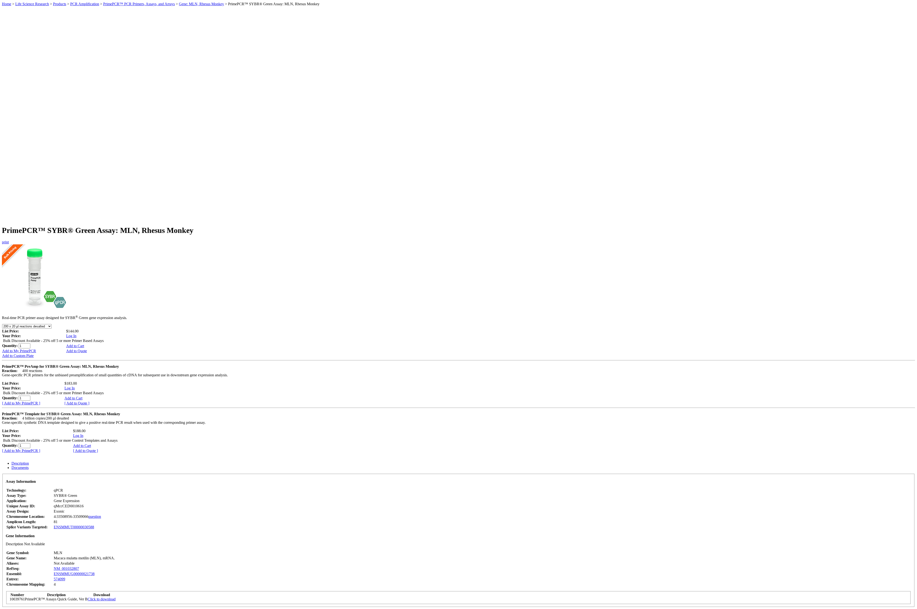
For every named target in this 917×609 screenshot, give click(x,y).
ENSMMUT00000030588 (74, 527)
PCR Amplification (84, 4)
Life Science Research (32, 4)
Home (6, 4)
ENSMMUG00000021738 (74, 574)
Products (59, 4)
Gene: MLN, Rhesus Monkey (201, 4)
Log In (71, 336)
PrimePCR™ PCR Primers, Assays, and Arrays (139, 4)
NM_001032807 (66, 569)
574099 (59, 579)
